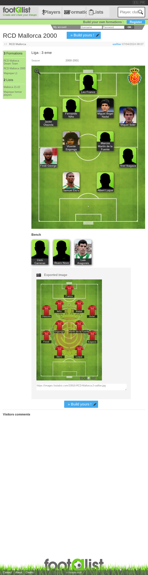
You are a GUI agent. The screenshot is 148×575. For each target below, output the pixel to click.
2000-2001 (72, 60)
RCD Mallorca (17, 44)
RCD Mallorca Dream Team (11, 62)
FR (142, 2)
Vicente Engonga (71, 148)
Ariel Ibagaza (128, 165)
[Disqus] (57, 471)
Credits (30, 572)
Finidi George (48, 165)
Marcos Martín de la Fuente (105, 146)
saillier (117, 44)
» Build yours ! (82, 35)
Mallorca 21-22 (12, 87)
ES (136, 2)
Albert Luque (105, 190)
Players (52, 12)
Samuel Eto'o (71, 190)
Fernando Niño (71, 115)
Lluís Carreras (39, 261)
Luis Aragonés (83, 261)
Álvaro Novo (61, 262)
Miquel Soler (128, 124)
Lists (97, 12)
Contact (7, 572)
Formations (76, 12)
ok (129, 27)
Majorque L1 (10, 73)
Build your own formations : (112, 22)
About (18, 572)
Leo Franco (88, 92)
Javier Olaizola (48, 123)
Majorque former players (13, 93)
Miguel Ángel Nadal (105, 115)
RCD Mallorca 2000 (14, 68)
